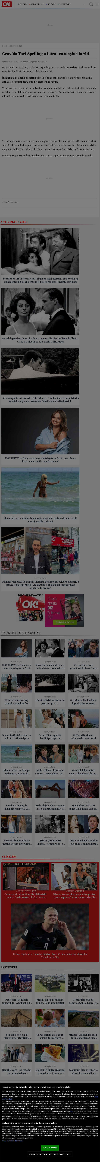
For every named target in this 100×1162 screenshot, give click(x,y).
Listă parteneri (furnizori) (12, 1141)
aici (71, 1111)
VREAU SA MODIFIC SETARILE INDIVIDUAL (50, 1154)
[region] (50, 1122)
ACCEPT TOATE (50, 1147)
